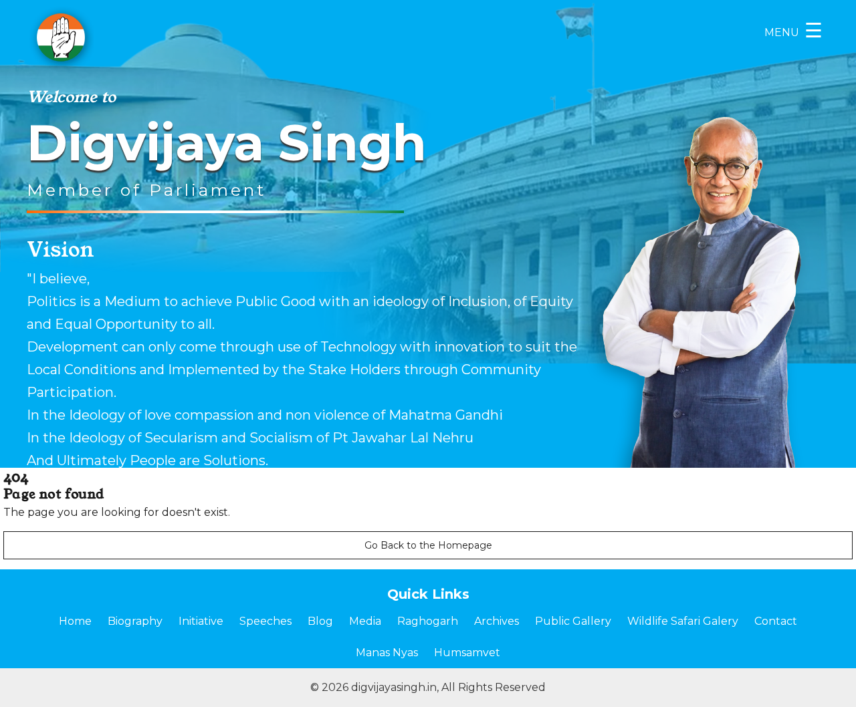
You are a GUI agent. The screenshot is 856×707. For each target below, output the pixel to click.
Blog (320, 621)
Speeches (265, 621)
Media (365, 621)
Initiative (201, 621)
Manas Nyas (387, 652)
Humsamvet (467, 652)
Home (75, 621)
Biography (135, 621)
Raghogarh (427, 621)
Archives (496, 621)
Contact (775, 621)
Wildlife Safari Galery (682, 621)
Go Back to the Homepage (428, 545)
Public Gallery (573, 621)
